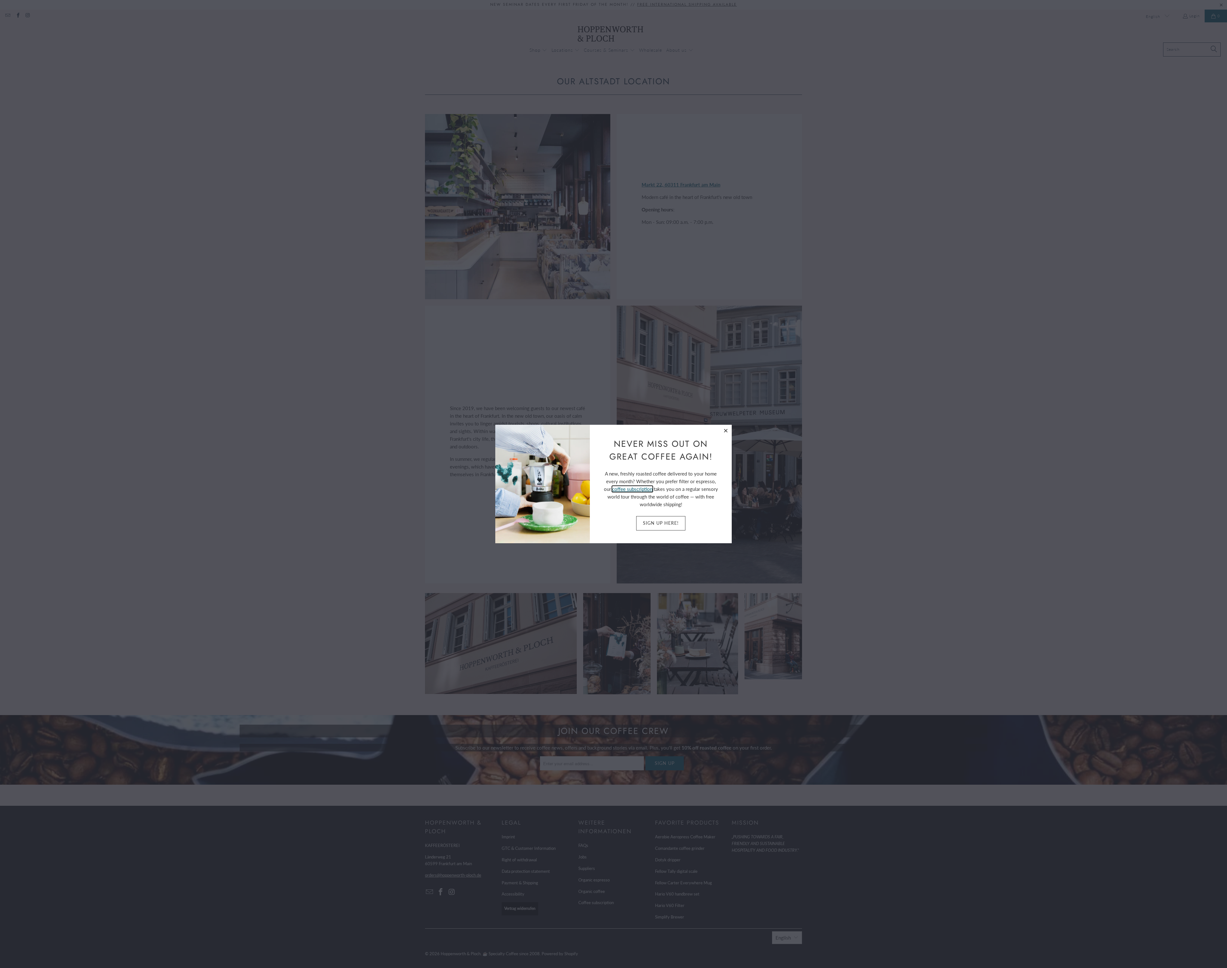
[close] (726, 430)
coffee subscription (632, 489)
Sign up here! (661, 523)
